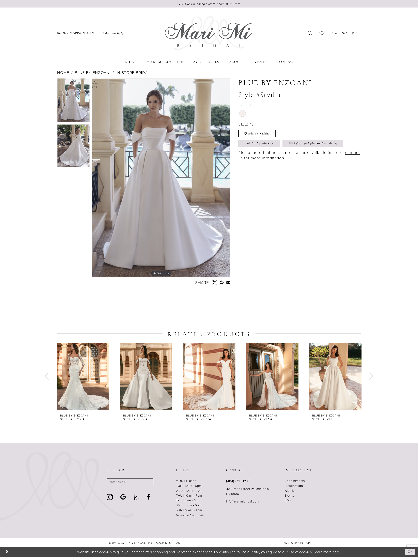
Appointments (294, 481)
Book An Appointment (259, 143)
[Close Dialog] (7, 552)
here (336, 551)
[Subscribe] (148, 481)
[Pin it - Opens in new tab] (222, 282)
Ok (410, 552)
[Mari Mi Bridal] (209, 33)
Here (236, 4)
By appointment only (190, 515)
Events (289, 495)
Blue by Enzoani (93, 72)
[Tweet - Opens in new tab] (214, 282)
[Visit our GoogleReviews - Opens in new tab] (123, 497)
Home (63, 72)
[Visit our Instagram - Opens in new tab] (110, 497)
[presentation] (83, 376)
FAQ (287, 500)
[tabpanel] (73, 101)
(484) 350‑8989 (239, 480)
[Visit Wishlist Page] (322, 33)
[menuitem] (77, 33)
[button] (346, 33)
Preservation (293, 485)
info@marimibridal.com (242, 501)
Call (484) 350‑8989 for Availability (313, 143)
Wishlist (290, 490)
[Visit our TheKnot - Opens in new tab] (136, 497)
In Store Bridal (133, 72)
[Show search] (310, 33)
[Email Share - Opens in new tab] (228, 282)
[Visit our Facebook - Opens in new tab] (149, 497)
